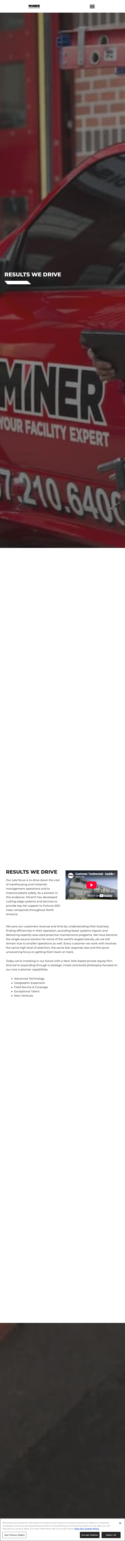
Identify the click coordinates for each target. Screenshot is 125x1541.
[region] (62, 1529)
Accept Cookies (90, 1535)
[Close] (120, 1523)
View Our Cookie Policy (86, 1528)
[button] (92, 6)
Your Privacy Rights (14, 1535)
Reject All (111, 1535)
